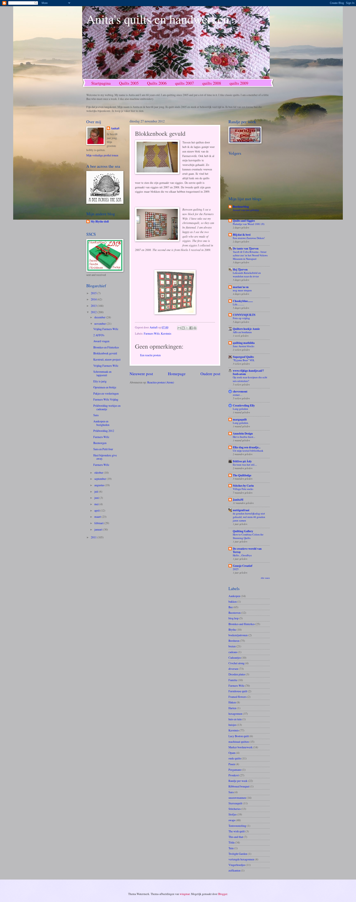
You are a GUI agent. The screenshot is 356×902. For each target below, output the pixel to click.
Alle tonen (265, 577)
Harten (232, 708)
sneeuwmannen (237, 798)
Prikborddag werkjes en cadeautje (107, 407)
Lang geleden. (241, 423)
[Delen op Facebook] (191, 328)
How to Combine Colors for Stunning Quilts (248, 536)
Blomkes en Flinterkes (106, 347)
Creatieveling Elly (244, 405)
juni (97, 498)
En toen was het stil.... (245, 464)
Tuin (231, 848)
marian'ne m (241, 287)
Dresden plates (236, 674)
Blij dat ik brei (242, 235)
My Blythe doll (100, 221)
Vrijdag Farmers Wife (105, 329)
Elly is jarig (100, 381)
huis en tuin (235, 719)
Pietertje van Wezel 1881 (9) (248, 224)
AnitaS (115, 128)
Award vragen (101, 341)
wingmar (185, 894)
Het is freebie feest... (244, 437)
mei (96, 504)
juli (96, 491)
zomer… (237, 395)
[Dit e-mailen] (179, 328)
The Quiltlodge (242, 475)
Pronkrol (233, 775)
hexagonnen (235, 714)
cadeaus (232, 652)
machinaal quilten (238, 742)
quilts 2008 (211, 83)
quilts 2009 (239, 83)
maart (98, 517)
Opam (231, 753)
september (100, 479)
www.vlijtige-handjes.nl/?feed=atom (248, 372)
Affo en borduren (242, 332)
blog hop (233, 618)
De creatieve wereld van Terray (247, 550)
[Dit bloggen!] (183, 328)
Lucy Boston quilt (238, 736)
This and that (235, 837)
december (100, 317)
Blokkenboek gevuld (105, 353)
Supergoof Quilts (243, 357)
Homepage (177, 373)
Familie (232, 680)
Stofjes (232, 814)
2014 (94, 299)
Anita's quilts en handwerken (157, 19)
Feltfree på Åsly (242, 461)
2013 (94, 306)
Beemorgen (100, 443)
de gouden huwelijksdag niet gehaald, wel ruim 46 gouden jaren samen (249, 517)
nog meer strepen (242, 290)
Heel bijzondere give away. (105, 457)
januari (98, 529)
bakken (232, 601)
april (97, 510)
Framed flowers (237, 697)
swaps (231, 820)
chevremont (240, 391)
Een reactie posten (150, 355)
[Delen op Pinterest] (195, 328)
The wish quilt (236, 831)
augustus (99, 485)
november (100, 324)
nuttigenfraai (241, 510)
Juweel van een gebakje (246, 210)
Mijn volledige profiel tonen (102, 155)
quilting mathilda (244, 343)
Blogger (222, 894)
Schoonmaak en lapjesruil (102, 373)
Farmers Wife (152, 333)
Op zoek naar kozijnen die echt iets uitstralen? (250, 379)
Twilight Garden (237, 854)
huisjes (232, 725)
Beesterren (234, 613)
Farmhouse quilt (237, 691)
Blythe (232, 629)
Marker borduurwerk (240, 747)
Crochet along (236, 663)
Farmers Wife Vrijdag (105, 399)
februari (99, 523)
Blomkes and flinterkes (241, 624)
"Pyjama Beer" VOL (244, 360)
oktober (99, 472)
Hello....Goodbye (242, 555)
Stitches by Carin (243, 486)
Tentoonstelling (237, 826)
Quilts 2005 (129, 83)
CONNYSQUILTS (244, 315)
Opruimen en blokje (104, 387)
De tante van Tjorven (246, 248)
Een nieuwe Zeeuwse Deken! (249, 238)
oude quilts (234, 758)
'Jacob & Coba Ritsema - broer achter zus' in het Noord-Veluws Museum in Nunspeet (250, 255)
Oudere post (210, 373)
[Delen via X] (187, 328)
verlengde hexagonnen (241, 859)
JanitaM (238, 500)
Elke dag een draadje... (246, 447)
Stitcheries (234, 809)
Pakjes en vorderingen (106, 393)
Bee (230, 607)
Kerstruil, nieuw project (107, 359)
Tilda (231, 842)
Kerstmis (166, 333)
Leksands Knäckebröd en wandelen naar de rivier (247, 274)
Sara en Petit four (103, 449)
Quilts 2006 (157, 83)
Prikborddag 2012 (103, 431)
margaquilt (240, 419)
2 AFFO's (98, 335)
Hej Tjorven (240, 269)
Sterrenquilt (235, 803)
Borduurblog (241, 207)
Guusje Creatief (242, 566)
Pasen (231, 764)
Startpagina (101, 83)
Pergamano (234, 770)
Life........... (238, 304)
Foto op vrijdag (241, 318)
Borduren (233, 641)
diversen (233, 669)
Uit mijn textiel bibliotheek (248, 450)
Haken (232, 702)
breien (232, 646)
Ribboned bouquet (238, 786)
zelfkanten (234, 870)
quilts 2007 (184, 83)
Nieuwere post (141, 373)
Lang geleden (240, 409)
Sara (95, 415)
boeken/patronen (238, 635)
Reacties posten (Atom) (160, 382)
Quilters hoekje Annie (246, 329)
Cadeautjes (234, 658)
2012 (94, 312)
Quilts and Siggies (244, 221)
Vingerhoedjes (236, 865)
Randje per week (237, 781)
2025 (236, 569)
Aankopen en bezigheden (101, 423)
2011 (94, 537)
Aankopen (234, 596)
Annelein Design (243, 433)
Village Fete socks (243, 489)
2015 (94, 293)
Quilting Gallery (243, 531)
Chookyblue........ (243, 301)
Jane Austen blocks (243, 346)
